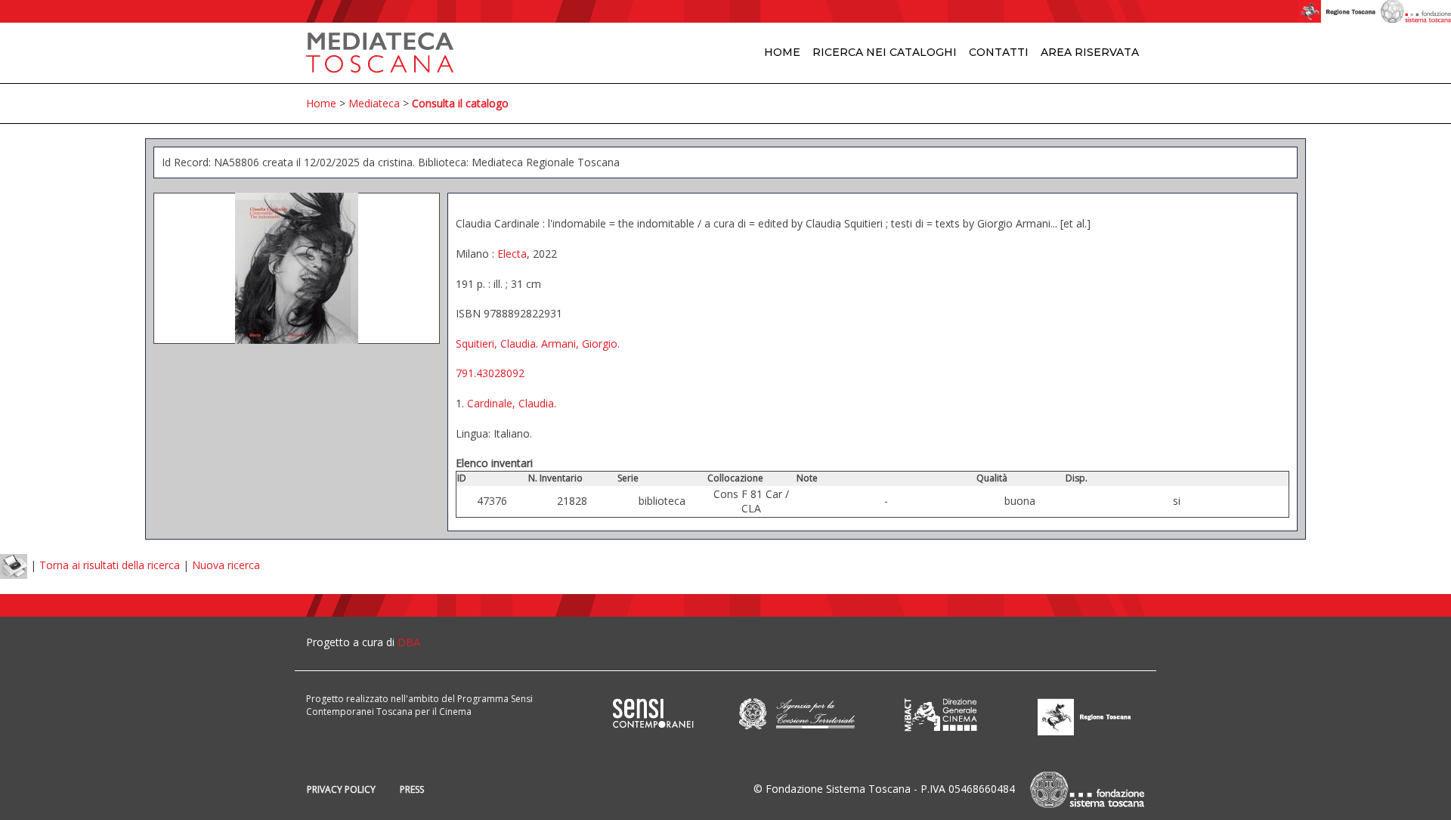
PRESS (412, 789)
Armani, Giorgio (579, 343)
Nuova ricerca (226, 566)
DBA (409, 642)
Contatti (999, 52)
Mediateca (374, 103)
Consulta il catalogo (460, 103)
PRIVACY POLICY (341, 789)
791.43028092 (490, 373)
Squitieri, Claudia (496, 343)
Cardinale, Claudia (510, 403)
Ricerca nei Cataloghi (884, 52)
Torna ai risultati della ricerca (109, 566)
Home (782, 52)
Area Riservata (1090, 52)
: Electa (508, 253)
